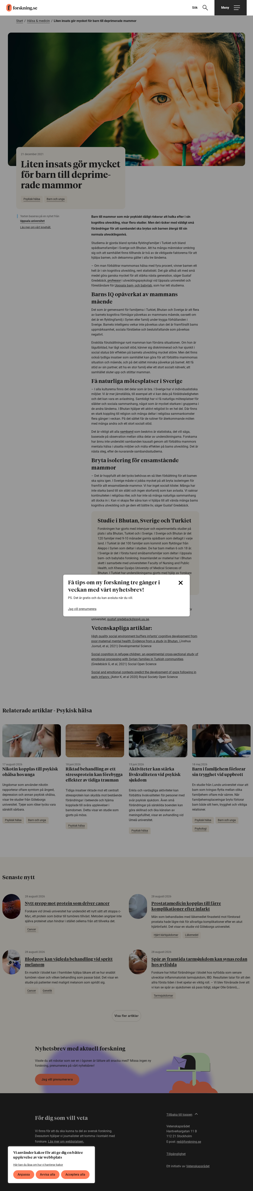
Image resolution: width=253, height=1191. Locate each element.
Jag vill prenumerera (82, 609)
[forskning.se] (18, 7)
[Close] (180, 582)
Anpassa (24, 1174)
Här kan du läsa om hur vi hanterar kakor (38, 1164)
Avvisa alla (47, 1174)
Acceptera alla (75, 1174)
